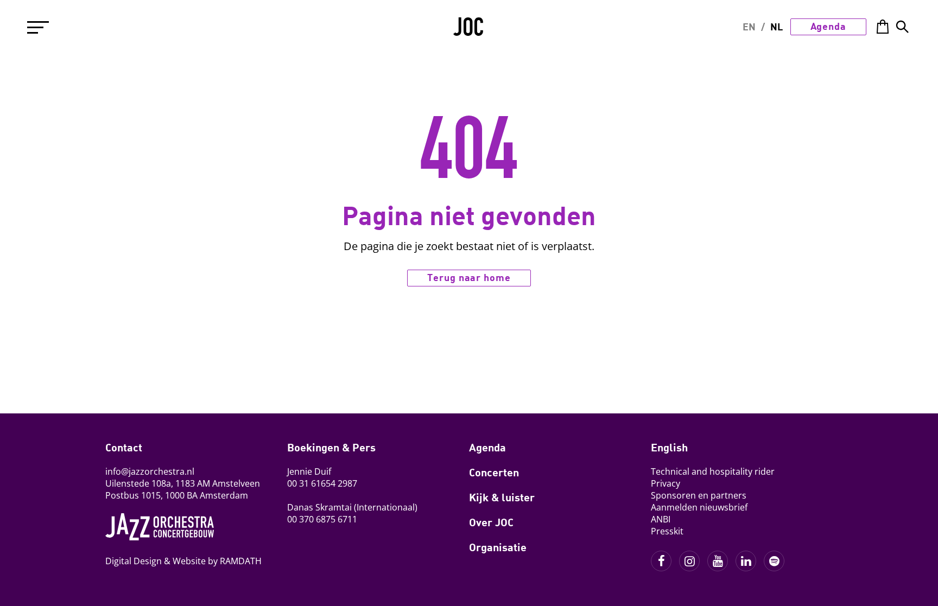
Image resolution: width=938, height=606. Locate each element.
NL (776, 27)
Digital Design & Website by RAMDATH (183, 561)
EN (749, 27)
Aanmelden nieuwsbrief (699, 507)
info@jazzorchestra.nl (149, 471)
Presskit (667, 531)
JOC (469, 30)
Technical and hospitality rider (713, 471)
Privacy (665, 483)
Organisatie (498, 546)
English (669, 447)
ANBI (660, 519)
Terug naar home (469, 277)
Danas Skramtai (319, 507)
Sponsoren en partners (698, 495)
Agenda (828, 26)
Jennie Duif (309, 471)
